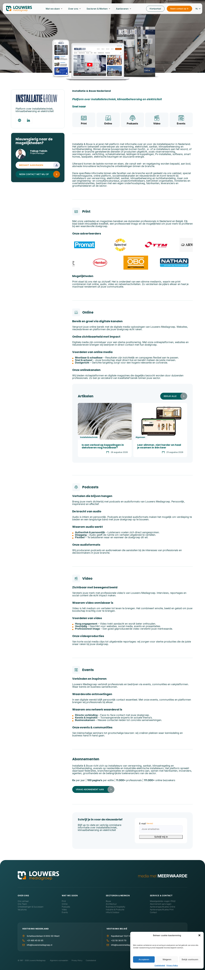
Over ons (73, 8)
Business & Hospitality (115, 907)
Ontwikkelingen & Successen (30, 907)
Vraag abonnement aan (90, 789)
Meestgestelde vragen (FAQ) (163, 901)
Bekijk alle (170, 396)
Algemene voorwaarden (59, 960)
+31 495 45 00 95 (35, 940)
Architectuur (111, 904)
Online (108, 123)
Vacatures (22, 909)
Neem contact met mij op (34, 174)
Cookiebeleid (160, 965)
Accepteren (144, 959)
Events (181, 123)
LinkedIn (31, 156)
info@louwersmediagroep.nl (39, 945)
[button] (199, 935)
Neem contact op (178, 8)
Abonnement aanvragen (160, 904)
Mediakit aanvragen (31, 165)
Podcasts (132, 123)
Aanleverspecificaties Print (161, 909)
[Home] (38, 876)
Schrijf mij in (161, 836)
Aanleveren (122, 8)
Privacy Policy (172, 965)
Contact (153, 912)
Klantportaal (155, 8)
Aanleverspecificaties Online (162, 907)
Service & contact (161, 895)
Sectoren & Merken (97, 8)
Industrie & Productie (115, 909)
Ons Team (22, 904)
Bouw (108, 901)
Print (84, 123)
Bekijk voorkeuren (190, 959)
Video (156, 123)
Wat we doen (53, 8)
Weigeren (167, 959)
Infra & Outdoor (112, 912)
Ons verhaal (23, 901)
